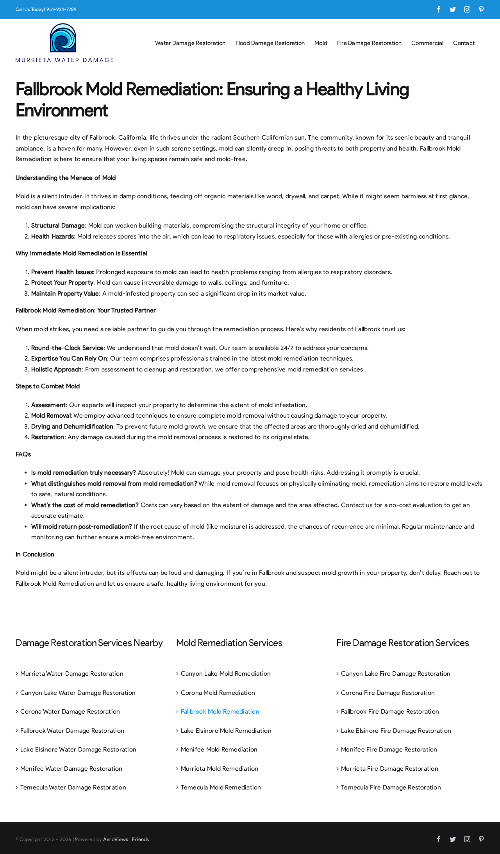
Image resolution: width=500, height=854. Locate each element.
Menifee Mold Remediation (219, 749)
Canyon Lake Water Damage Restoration (78, 692)
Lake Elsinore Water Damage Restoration (78, 749)
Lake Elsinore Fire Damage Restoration (396, 730)
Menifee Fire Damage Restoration (389, 749)
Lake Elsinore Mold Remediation (226, 730)
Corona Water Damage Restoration (70, 711)
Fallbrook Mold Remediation (220, 711)
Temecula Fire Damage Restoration (391, 787)
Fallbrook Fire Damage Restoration (390, 711)
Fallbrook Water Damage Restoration (72, 730)
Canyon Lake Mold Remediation (226, 673)
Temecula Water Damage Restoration (73, 787)
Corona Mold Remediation (218, 692)
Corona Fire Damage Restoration (388, 692)
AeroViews (115, 839)
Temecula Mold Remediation (221, 787)
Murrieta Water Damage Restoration (71, 673)
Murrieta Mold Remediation (220, 768)
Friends (140, 839)
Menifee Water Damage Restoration (71, 768)
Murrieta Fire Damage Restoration (389, 768)
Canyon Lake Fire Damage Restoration (395, 673)
